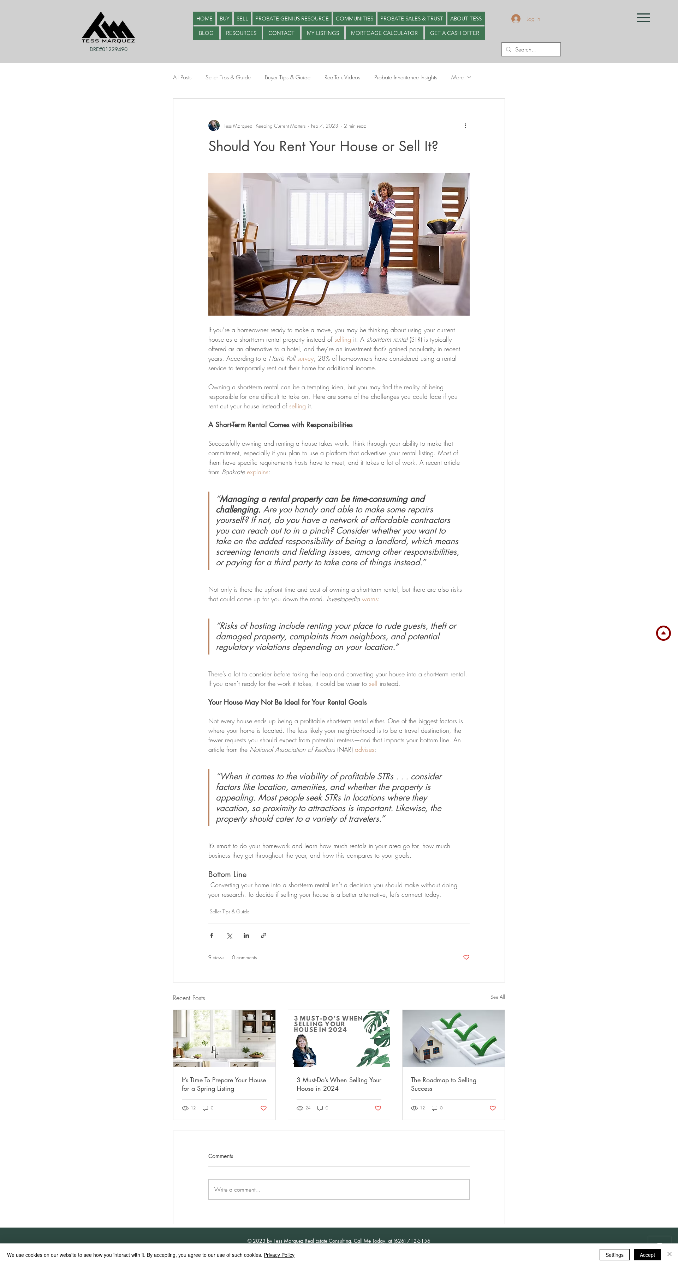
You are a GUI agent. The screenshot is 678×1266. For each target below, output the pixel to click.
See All (497, 996)
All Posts (182, 77)
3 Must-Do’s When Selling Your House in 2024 (339, 1084)
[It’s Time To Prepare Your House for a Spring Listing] (224, 1038)
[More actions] (465, 125)
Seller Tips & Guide (228, 77)
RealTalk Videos (342, 77)
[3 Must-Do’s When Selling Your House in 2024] (339, 1038)
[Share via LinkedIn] (246, 935)
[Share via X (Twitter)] (229, 935)
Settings (615, 1254)
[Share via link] (263, 935)
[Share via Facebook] (211, 935)
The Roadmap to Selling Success (443, 1084)
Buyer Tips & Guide (287, 77)
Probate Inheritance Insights (405, 77)
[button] (643, 17)
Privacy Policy (279, 1254)
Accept (647, 1254)
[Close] (669, 1254)
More (457, 77)
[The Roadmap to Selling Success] (454, 1038)
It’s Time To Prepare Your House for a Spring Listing (224, 1084)
